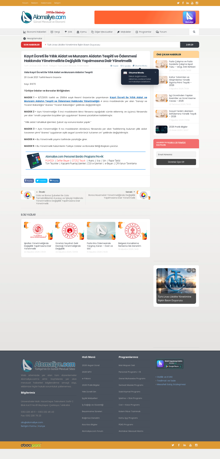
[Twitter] (178, 3)
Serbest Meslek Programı (131, 385)
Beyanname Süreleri (92, 411)
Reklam (34, 3)
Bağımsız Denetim (91, 418)
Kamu (83, 31)
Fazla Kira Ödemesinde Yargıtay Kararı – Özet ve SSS (100, 246)
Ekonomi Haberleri (36, 31)
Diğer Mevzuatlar (104, 31)
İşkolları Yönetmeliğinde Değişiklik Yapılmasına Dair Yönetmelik (37, 246)
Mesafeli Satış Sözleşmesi (171, 384)
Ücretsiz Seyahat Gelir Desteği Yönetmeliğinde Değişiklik (68, 246)
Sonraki (129, 192)
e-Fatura (86, 378)
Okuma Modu (141, 66)
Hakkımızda (46, 3)
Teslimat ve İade (166, 380)
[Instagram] (197, 3)
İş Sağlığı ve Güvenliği (92, 404)
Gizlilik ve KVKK (165, 376)
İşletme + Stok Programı (130, 398)
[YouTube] (192, 3)
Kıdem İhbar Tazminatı (129, 411)
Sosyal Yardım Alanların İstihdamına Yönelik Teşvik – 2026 (182, 114)
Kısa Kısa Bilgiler (89, 424)
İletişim (57, 3)
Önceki (42, 192)
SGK (70, 31)
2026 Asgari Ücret (91, 365)
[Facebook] (183, 3)
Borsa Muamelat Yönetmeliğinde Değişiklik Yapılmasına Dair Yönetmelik (111, 196)
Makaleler (126, 31)
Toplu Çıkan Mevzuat (66, 65)
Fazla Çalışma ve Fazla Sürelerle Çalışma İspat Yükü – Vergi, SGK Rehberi (182, 64)
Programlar (145, 31)
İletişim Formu (28, 426)
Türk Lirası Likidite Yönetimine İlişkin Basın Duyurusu (73, 44)
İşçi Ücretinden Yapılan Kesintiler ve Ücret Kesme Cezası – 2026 (182, 98)
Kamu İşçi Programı (128, 418)
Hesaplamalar (34, 38)
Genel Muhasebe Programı (132, 378)
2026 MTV (87, 371)
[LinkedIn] (187, 3)
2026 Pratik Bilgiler (178, 126)
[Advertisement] (176, 216)
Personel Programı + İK (130, 371)
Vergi (57, 31)
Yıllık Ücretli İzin (89, 391)
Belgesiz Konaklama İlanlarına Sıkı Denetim (129, 244)
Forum (25, 3)
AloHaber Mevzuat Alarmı (131, 431)
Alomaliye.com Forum (92, 431)
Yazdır (115, 66)
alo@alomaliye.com (32, 422)
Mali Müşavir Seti (127, 365)
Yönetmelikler (83, 65)
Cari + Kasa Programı (129, 404)
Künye (41, 426)
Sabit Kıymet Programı (129, 391)
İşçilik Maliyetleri (90, 398)
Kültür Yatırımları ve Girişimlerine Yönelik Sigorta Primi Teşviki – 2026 (180, 81)
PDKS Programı (126, 424)
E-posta (127, 66)
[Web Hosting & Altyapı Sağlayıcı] (31, 445)
